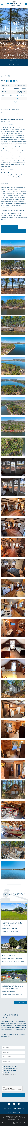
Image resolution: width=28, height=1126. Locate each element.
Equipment (7, 1072)
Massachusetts (20, 1108)
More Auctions (20, 1002)
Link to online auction (7, 124)
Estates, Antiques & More (11, 1070)
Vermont (9, 1112)
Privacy (19, 1112)
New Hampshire (7, 1108)
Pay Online (17, 102)
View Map (6, 231)
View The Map (18, 99)
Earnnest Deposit (18, 231)
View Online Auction (20, 96)
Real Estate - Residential (11, 1068)
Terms (14, 1112)
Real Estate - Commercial (11, 1066)
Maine (14, 1108)
